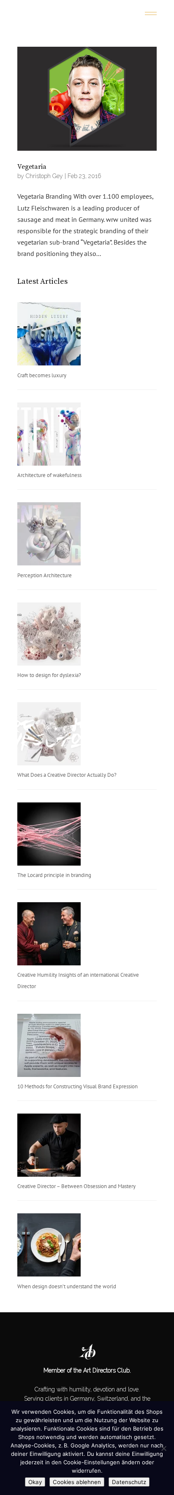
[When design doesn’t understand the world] (49, 1246)
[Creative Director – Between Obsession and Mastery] (49, 1147)
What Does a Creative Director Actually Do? (67, 774)
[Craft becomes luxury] (49, 335)
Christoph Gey (44, 176)
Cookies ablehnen (77, 1482)
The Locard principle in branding (54, 875)
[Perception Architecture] (49, 535)
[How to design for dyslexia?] (49, 635)
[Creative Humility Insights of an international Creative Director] (49, 935)
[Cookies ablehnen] (163, 1448)
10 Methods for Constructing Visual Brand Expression (77, 1086)
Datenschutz (129, 1482)
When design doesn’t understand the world (66, 1286)
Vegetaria (31, 167)
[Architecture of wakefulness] (49, 435)
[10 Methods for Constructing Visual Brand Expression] (49, 1047)
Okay (35, 1482)
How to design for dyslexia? (49, 675)
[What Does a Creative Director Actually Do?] (49, 735)
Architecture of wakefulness (49, 475)
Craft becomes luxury (41, 375)
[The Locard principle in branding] (49, 835)
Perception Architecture (44, 575)
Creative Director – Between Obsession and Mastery (76, 1186)
